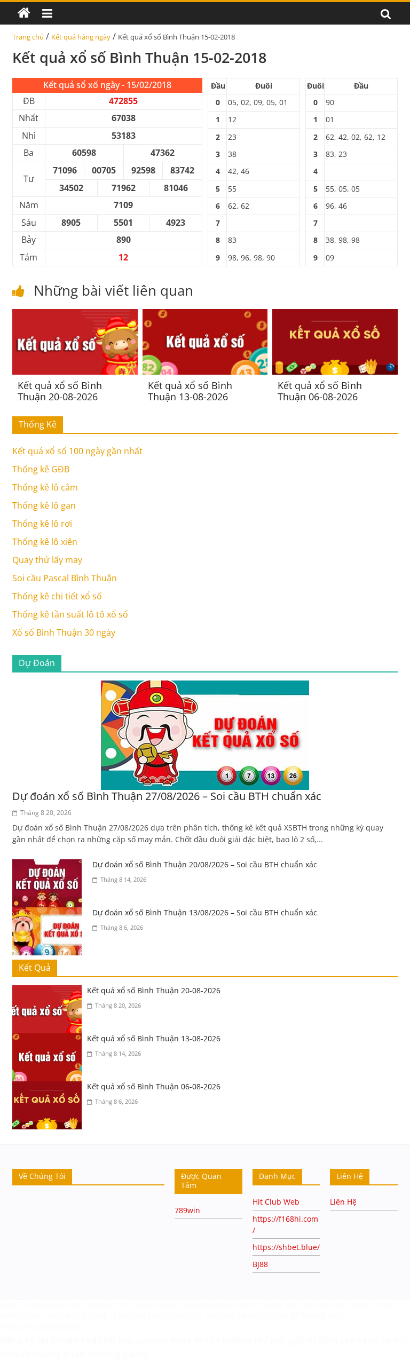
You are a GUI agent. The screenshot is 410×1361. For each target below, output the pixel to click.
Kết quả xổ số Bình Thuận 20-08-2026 (60, 391)
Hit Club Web (276, 1202)
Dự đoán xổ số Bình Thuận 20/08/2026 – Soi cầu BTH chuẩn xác (204, 864)
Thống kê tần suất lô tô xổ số (70, 614)
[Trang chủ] (24, 13)
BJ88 (260, 1264)
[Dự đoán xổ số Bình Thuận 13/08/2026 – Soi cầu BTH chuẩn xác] (49, 914)
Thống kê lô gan (44, 505)
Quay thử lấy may (47, 560)
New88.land (323, 1315)
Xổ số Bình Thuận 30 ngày (63, 632)
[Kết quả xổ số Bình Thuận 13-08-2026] (205, 315)
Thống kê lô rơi (42, 523)
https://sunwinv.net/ (41, 1327)
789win (187, 1210)
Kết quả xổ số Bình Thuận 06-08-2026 (320, 391)
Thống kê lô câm (45, 487)
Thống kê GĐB (40, 469)
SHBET (11, 1305)
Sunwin (152, 1340)
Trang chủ (28, 37)
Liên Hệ (343, 1202)
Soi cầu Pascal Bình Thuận (64, 578)
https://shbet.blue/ (286, 1247)
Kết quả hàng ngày (81, 37)
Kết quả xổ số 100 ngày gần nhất (77, 451)
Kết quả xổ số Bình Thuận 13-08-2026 (190, 391)
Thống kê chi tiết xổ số (57, 596)
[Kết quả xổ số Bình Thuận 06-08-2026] (335, 315)
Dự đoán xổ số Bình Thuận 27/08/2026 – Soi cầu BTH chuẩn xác (166, 796)
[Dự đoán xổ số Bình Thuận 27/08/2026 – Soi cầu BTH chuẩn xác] (205, 687)
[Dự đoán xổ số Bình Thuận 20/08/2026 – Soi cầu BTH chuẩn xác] (49, 866)
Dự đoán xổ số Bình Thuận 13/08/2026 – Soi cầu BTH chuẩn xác (204, 912)
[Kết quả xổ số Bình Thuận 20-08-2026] (75, 315)
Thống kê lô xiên (44, 542)
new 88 (286, 1315)
